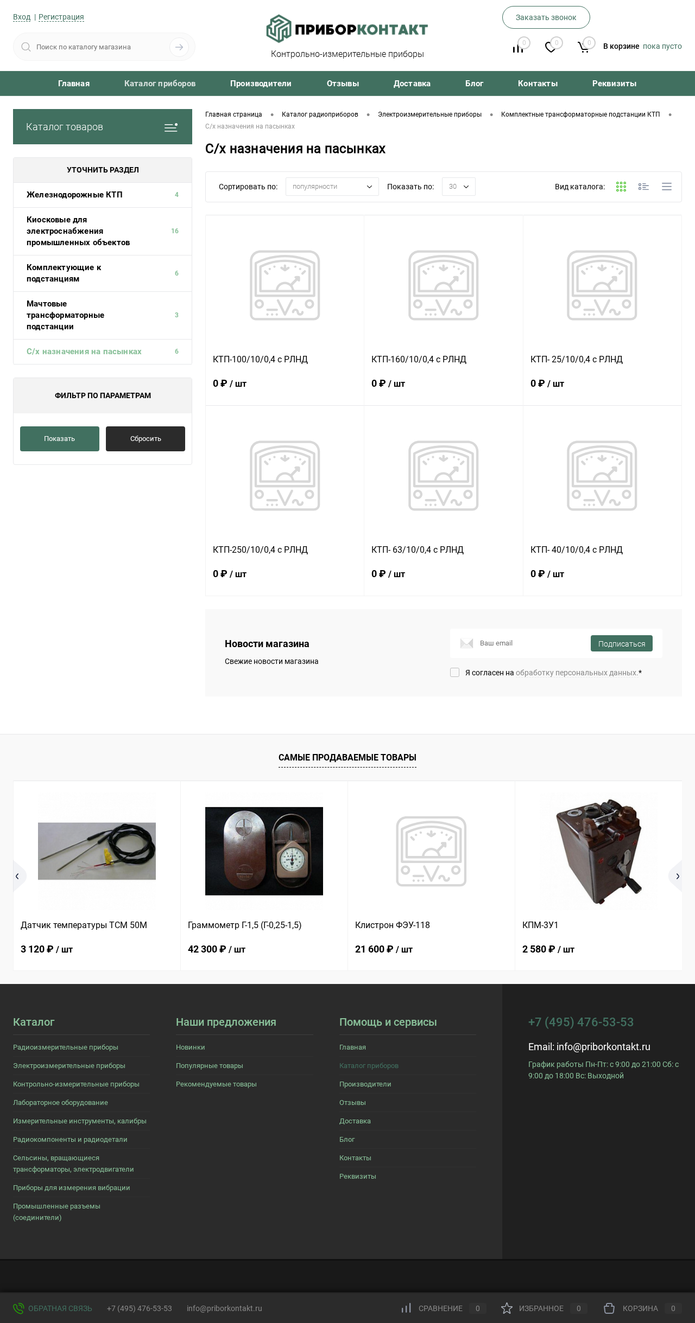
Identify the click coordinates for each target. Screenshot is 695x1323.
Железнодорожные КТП (75, 195)
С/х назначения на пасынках (84, 351)
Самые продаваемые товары (347, 757)
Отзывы (343, 83)
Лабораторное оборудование (60, 1102)
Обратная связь (59, 1308)
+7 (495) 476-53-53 (139, 1308)
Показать (59, 438)
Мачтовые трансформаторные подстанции (65, 315)
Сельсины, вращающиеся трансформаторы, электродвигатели (73, 1163)
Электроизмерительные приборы (69, 1066)
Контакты (538, 83)
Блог (474, 83)
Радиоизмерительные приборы (65, 1047)
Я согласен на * (553, 672)
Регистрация (61, 16)
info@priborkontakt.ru (603, 1046)
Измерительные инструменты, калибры (80, 1121)
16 (175, 231)
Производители (261, 83)
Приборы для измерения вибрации (71, 1188)
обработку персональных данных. (577, 672)
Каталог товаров (64, 126)
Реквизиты (614, 83)
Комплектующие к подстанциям (64, 273)
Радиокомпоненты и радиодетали (70, 1139)
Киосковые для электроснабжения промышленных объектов (78, 231)
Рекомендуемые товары (216, 1084)
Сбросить (145, 438)
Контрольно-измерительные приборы (76, 1084)
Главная (73, 83)
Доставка (412, 83)
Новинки (190, 1047)
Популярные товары (209, 1066)
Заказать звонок (546, 17)
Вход (21, 16)
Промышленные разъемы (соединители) (56, 1212)
